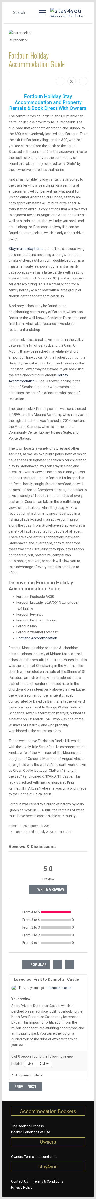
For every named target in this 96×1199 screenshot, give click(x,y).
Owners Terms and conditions (34, 1157)
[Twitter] (71, 81)
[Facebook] (60, 81)
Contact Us (19, 1181)
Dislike (44, 1063)
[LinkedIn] (83, 81)
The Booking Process (27, 1126)
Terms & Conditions (48, 1181)
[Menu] (42, 12)
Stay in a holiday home (26, 249)
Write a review (50, 889)
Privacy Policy (21, 1187)
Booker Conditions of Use (30, 1132)
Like (30, 1063)
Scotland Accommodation (36, 638)
